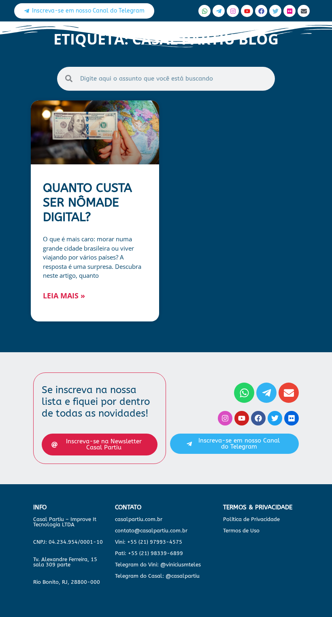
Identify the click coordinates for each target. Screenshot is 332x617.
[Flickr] (289, 11)
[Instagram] (233, 11)
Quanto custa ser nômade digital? (87, 202)
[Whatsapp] (204, 11)
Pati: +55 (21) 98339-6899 (149, 553)
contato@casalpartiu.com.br (151, 531)
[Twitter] (275, 11)
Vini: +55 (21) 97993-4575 (148, 542)
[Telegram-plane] (219, 11)
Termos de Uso (241, 531)
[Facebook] (261, 11)
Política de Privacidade (251, 519)
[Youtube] (247, 11)
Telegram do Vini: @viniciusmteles (158, 565)
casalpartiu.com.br (138, 519)
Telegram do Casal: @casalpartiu (157, 576)
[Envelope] (304, 11)
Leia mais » (64, 295)
